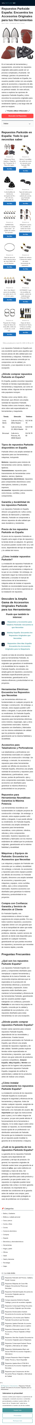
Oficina (5, 1252)
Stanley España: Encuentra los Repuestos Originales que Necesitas (19, 635)
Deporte (5, 1238)
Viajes (5, 1266)
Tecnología (6, 1263)
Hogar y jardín (7, 1248)
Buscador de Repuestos (18, 116)
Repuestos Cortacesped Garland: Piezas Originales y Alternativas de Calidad (18, 1345)
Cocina (5, 1227)
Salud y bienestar (8, 1259)
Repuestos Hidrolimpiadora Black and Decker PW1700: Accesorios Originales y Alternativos (18, 1351)
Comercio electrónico (10, 1231)
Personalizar (17, 1415)
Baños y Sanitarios (9, 1213)
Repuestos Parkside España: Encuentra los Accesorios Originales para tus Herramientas (19, 1294)
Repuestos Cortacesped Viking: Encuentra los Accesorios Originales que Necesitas (18, 1307)
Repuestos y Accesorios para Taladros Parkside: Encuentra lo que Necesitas (19, 625)
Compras (6, 1234)
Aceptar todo (17, 1410)
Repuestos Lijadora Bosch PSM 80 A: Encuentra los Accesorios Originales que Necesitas (18, 1365)
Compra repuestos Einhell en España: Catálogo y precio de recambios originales (18, 1301)
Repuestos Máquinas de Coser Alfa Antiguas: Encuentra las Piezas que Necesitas (16, 1286)
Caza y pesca (7, 1220)
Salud (5, 1255)
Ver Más (9, 169)
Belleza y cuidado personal (11, 1217)
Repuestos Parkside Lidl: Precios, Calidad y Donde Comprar (19, 1279)
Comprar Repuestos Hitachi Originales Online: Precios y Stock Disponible (17, 1359)
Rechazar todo (17, 1421)
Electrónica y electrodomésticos (13, 1241)
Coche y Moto (7, 1224)
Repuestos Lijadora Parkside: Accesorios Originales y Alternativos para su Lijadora (18, 1325)
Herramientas (7, 1245)
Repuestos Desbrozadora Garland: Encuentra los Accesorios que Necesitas (18, 1313)
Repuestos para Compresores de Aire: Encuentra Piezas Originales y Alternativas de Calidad (18, 1374)
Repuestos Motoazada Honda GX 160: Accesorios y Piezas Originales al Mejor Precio (17, 1331)
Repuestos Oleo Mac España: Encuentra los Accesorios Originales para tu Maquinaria (18, 646)
